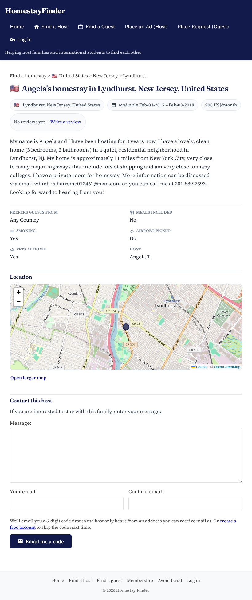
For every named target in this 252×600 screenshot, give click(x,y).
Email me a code (45, 541)
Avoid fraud (170, 580)
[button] (18, 292)
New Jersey (106, 75)
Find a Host (54, 26)
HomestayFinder (35, 10)
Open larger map (28, 378)
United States (70, 75)
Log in (24, 39)
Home (17, 26)
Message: (20, 423)
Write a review (65, 122)
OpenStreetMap (227, 366)
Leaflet (201, 366)
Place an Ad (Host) (146, 26)
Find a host (80, 580)
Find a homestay (28, 75)
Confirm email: (145, 491)
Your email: (23, 491)
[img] (126, 327)
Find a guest (109, 580)
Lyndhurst (134, 75)
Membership (140, 580)
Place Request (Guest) (203, 26)
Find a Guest (100, 26)
